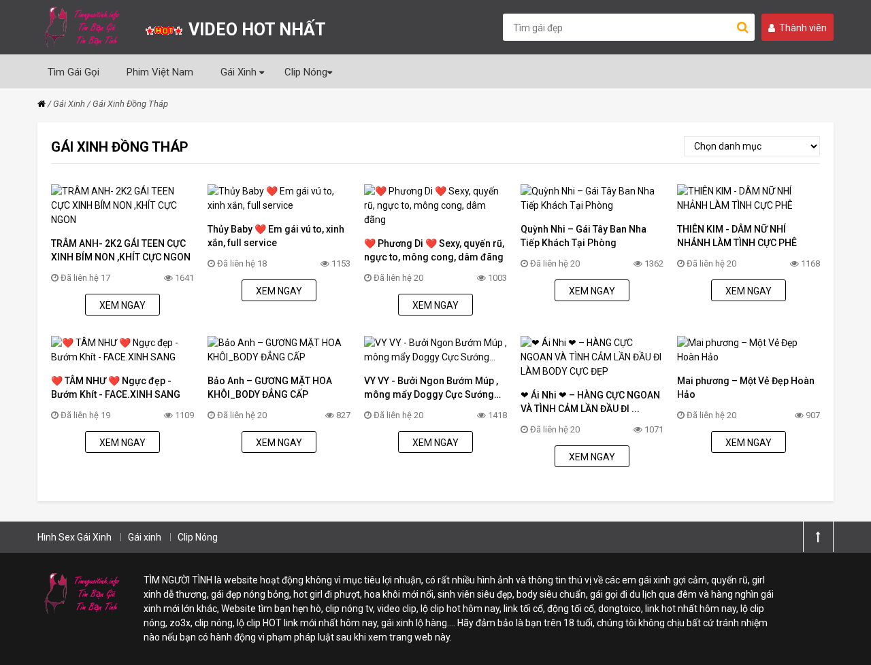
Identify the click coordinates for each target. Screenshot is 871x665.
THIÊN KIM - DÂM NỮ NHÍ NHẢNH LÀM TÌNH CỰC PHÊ (737, 236)
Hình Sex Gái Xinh (74, 537)
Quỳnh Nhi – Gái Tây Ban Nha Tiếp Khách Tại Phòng (583, 236)
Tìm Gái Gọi (73, 72)
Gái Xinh (239, 72)
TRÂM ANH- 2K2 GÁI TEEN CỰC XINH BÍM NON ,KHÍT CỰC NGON (121, 250)
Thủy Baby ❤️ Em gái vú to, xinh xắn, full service (276, 236)
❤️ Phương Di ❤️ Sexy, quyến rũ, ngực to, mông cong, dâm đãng (434, 250)
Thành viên (803, 27)
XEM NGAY (122, 305)
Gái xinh (144, 537)
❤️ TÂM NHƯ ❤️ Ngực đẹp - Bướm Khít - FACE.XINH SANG (115, 387)
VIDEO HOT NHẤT (255, 29)
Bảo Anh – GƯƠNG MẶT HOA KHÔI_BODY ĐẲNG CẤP (270, 387)
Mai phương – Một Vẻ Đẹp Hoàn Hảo (746, 387)
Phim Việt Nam (160, 72)
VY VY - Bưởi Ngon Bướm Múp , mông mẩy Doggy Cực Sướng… (432, 387)
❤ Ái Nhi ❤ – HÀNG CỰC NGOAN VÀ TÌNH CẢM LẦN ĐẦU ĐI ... (590, 402)
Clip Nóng (305, 72)
